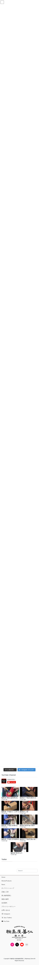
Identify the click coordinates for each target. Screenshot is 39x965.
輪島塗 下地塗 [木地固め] (10, 839)
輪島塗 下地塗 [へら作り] (10, 811)
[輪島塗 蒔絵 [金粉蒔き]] (10, 792)
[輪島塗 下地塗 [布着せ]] (10, 819)
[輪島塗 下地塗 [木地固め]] (10, 833)
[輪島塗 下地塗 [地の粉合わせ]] (29, 833)
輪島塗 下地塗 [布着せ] (10, 825)
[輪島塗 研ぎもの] (19, 847)
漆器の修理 (5, 899)
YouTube (6, 921)
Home (3, 877)
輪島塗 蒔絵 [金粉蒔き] (10, 798)
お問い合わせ (6, 910)
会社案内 (4, 903)
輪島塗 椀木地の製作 (27, 825)
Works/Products (7, 881)
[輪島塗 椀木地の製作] (29, 819)
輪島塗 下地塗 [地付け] (28, 798)
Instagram (6, 914)
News (3, 884)
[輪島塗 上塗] (29, 806)
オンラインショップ (8, 888)
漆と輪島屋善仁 (6, 895)
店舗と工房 (5, 892)
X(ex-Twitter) (7, 917)
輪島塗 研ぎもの (16, 853)
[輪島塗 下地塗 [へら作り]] (10, 806)
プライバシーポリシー (9, 906)
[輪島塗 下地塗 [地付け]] (29, 792)
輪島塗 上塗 (24, 811)
